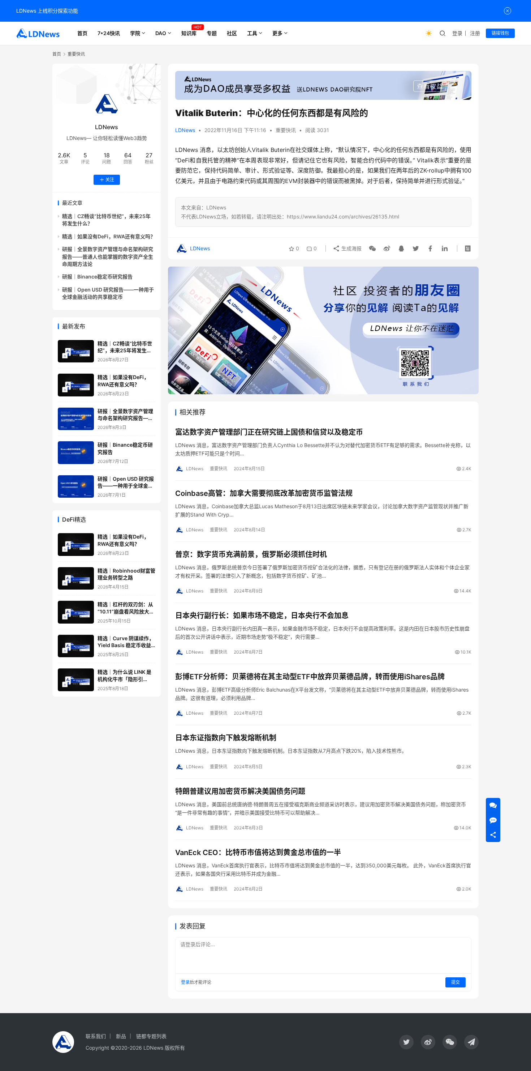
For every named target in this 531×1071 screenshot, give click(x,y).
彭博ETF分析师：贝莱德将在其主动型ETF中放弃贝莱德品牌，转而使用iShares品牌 (310, 676)
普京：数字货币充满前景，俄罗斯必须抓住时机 (251, 554)
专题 (212, 33)
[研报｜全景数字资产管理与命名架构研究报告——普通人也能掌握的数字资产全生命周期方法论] (76, 419)
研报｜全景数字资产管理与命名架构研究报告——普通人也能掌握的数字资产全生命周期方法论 (107, 256)
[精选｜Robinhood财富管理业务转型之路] (76, 578)
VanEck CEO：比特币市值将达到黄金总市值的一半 (258, 852)
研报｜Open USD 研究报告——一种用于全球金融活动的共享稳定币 (126, 486)
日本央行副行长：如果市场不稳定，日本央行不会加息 (262, 615)
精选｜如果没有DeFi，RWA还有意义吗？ (108, 236)
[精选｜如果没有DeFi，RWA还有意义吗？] (76, 385)
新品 (121, 1036)
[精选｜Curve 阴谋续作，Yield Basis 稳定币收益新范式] (76, 646)
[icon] (406, 1042)
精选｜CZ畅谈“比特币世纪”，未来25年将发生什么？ (125, 350)
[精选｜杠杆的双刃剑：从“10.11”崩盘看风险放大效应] (76, 612)
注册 (475, 33)
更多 (277, 33)
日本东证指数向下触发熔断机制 (225, 738)
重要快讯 (286, 130)
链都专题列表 (151, 1036)
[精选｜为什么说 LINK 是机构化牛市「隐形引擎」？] (76, 679)
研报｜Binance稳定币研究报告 (97, 276)
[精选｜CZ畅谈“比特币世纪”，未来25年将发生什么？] (76, 351)
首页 (82, 33)
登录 (457, 33)
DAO (160, 33)
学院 (135, 33)
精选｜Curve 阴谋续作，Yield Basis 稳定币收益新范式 (126, 645)
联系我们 (96, 1036)
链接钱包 (500, 33)
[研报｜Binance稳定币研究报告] (76, 452)
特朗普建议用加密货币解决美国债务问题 (240, 791)
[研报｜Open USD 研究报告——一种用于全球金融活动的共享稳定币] (76, 486)
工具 (252, 33)
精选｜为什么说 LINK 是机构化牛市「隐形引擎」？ (124, 679)
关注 (109, 179)
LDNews (185, 130)
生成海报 (351, 248)
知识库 (189, 33)
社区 (232, 33)
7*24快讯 (109, 33)
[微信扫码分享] (372, 248)
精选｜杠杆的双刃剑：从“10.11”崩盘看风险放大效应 (126, 611)
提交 (455, 982)
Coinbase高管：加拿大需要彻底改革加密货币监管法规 (264, 493)
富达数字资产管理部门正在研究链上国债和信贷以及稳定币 (269, 432)
